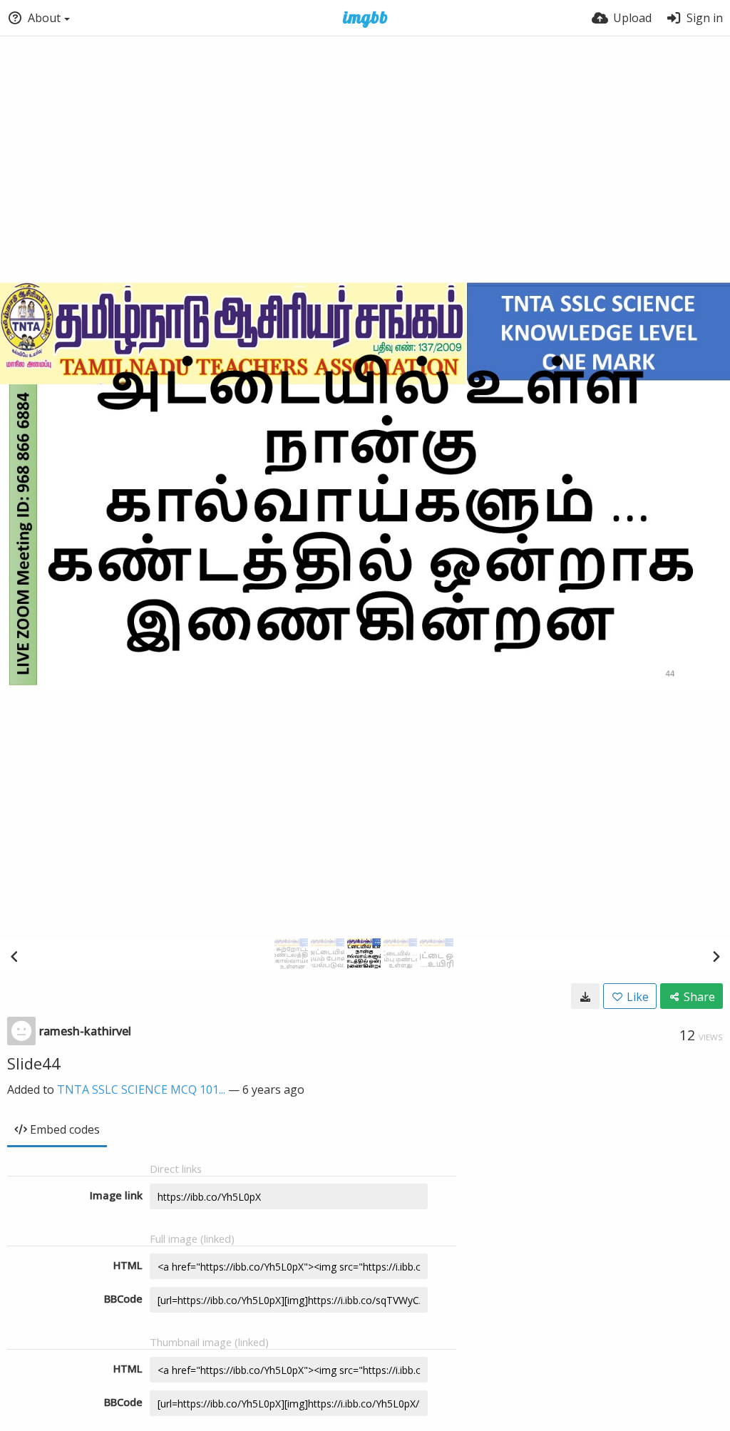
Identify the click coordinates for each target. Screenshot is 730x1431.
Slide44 (34, 1063)
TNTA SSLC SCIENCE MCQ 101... (141, 1089)
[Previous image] (14, 956)
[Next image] (715, 956)
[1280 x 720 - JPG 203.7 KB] (585, 996)
